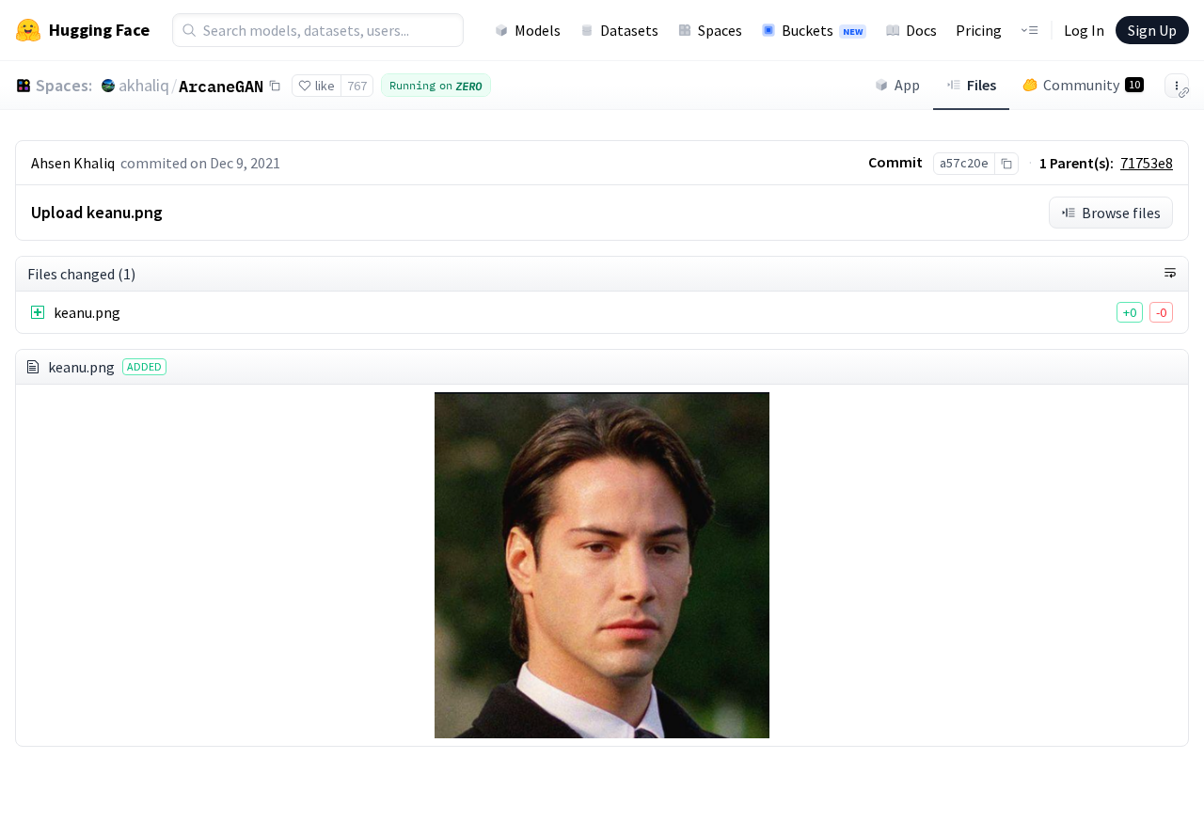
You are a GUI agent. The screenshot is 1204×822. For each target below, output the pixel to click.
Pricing (979, 30)
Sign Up (1152, 30)
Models (538, 30)
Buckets (822, 30)
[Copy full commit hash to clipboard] (1006, 163)
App (907, 84)
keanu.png (87, 312)
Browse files (1121, 212)
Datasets (629, 30)
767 (357, 85)
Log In (1084, 30)
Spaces (720, 30)
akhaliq (144, 85)
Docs (921, 30)
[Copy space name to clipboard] (274, 85)
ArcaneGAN (221, 85)
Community (1091, 84)
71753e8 (1146, 162)
